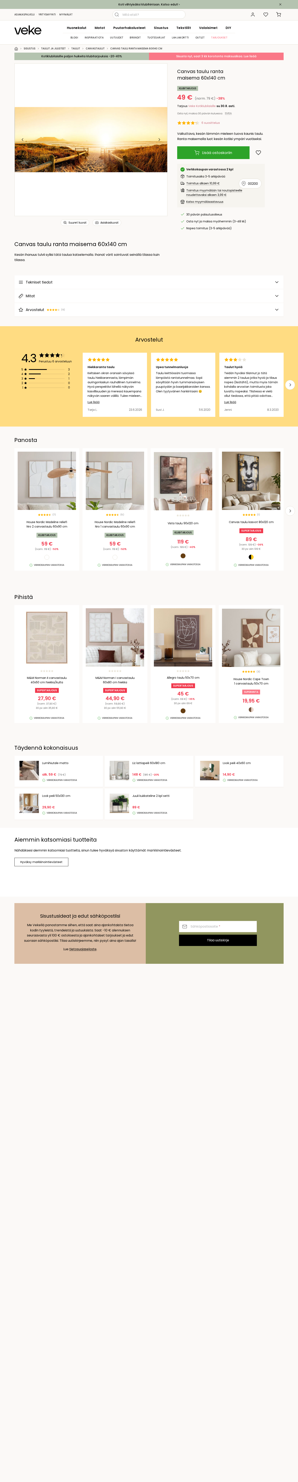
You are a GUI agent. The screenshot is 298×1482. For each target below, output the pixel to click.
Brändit (135, 37)
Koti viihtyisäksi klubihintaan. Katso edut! (148, 4)
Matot (100, 27)
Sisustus (161, 27)
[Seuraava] (159, 139)
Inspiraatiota (94, 37)
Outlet (200, 37)
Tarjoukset (219, 37)
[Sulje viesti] (280, 4)
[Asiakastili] (253, 14)
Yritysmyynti (47, 14)
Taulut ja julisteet (53, 48)
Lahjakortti (180, 37)
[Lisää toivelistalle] (258, 152)
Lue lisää (94, 402)
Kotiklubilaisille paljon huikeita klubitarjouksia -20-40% (81, 56)
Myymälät (65, 14)
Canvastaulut (95, 48)
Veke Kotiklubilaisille (202, 106)
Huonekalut (77, 27)
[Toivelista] (266, 14)
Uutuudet (116, 37)
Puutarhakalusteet (129, 27)
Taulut (75, 48)
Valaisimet (208, 27)
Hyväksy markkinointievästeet (41, 862)
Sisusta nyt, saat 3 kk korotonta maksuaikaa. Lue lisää (216, 56)
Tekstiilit (183, 27)
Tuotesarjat (156, 37)
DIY (228, 27)
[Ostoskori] (279, 14)
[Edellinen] (23, 139)
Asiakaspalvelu (24, 14)
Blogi (74, 37)
